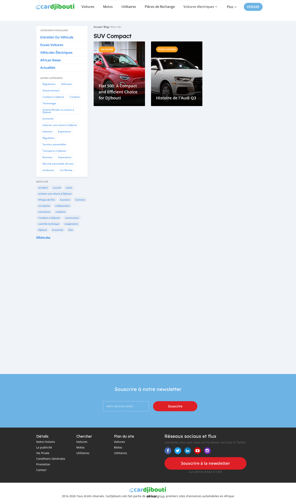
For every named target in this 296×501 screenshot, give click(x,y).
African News (50, 60)
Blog (106, 26)
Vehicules (66, 84)
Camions (80, 199)
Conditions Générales (50, 459)
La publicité (44, 447)
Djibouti (42, 229)
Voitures (88, 6)
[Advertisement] (62, 309)
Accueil (98, 26)
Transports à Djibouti (54, 150)
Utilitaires (128, 6)
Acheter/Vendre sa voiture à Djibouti (58, 111)
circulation (44, 205)
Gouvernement (50, 90)
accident (43, 187)
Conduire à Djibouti (53, 96)
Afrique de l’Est (46, 199)
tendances (48, 170)
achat (69, 187)
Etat (70, 229)
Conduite (75, 96)
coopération (71, 223)
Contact (41, 470)
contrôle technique (48, 223)
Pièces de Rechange (160, 6)
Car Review (66, 170)
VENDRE (253, 7)
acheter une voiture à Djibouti (54, 193)
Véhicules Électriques (56, 52)
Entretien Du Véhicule (56, 37)
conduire (60, 211)
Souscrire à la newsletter (205, 463)
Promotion (43, 464)
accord (57, 187)
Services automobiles (54, 144)
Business (47, 157)
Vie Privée (42, 453)
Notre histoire (45, 442)
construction (72, 217)
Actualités (47, 67)
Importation (64, 157)
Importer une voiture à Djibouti (59, 125)
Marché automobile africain (57, 163)
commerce (44, 211)
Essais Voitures (51, 45)
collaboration (62, 205)
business (65, 199)
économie (48, 118)
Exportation (64, 131)
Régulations (49, 84)
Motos (108, 6)
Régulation (48, 137)
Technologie (49, 103)
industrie (47, 131)
